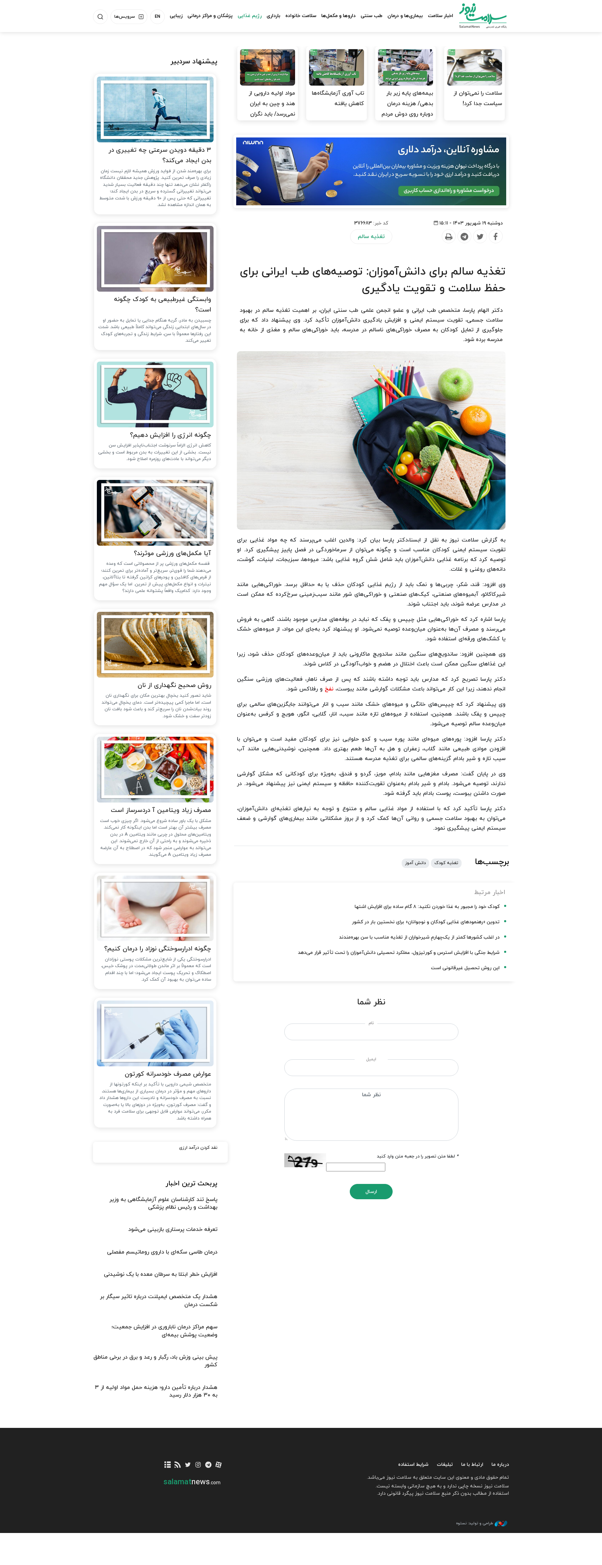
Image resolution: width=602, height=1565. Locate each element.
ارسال (371, 1191)
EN (157, 17)
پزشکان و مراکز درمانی (210, 16)
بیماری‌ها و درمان (405, 16)
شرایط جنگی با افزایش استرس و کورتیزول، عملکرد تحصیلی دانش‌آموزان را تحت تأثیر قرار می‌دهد (399, 952)
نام (371, 1023)
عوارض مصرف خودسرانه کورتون (168, 1074)
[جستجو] (100, 16)
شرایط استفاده (413, 1464)
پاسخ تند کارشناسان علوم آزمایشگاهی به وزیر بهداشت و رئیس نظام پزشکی (163, 1203)
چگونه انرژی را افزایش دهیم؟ (170, 435)
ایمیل (371, 1059)
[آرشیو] (167, 1465)
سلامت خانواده (300, 16)
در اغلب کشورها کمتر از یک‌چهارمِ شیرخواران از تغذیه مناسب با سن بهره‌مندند (419, 937)
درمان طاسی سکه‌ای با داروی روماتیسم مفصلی (162, 1252)
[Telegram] (464, 237)
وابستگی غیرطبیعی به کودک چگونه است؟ (162, 305)
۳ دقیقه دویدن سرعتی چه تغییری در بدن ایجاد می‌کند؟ (159, 155)
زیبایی (176, 16)
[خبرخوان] (177, 1465)
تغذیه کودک (446, 863)
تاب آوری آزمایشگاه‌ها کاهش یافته (338, 98)
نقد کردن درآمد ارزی (198, 1148)
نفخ (329, 689)
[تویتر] (188, 1465)
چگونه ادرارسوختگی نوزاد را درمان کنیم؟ (157, 948)
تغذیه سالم (371, 236)
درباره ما (500, 1464)
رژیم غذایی (250, 16)
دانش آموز (415, 863)
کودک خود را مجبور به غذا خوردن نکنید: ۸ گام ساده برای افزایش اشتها (427, 906)
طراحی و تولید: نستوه (474, 1523)
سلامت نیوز (476, 16)
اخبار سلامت (440, 16)
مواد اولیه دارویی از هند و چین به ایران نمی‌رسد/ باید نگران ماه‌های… (272, 108)
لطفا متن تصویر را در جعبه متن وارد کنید (417, 1156)
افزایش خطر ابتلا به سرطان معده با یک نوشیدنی (160, 1274)
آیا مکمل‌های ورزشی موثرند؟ (172, 553)
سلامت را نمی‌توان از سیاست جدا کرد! (478, 98)
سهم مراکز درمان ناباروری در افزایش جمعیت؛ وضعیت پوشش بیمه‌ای (164, 1330)
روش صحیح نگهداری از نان (174, 685)
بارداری (273, 16)
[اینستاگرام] (198, 1465)
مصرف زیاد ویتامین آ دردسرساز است (161, 810)
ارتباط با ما (472, 1464)
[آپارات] (218, 1465)
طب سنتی (372, 16)
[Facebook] (495, 237)
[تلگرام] (208, 1465)
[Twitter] (480, 237)
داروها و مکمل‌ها (338, 16)
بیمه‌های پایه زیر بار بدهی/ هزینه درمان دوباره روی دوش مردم (407, 103)
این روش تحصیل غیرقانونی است (465, 968)
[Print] (448, 237)
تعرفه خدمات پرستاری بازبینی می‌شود (172, 1229)
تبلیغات (445, 1464)
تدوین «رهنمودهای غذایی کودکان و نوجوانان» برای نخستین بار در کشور (426, 922)
